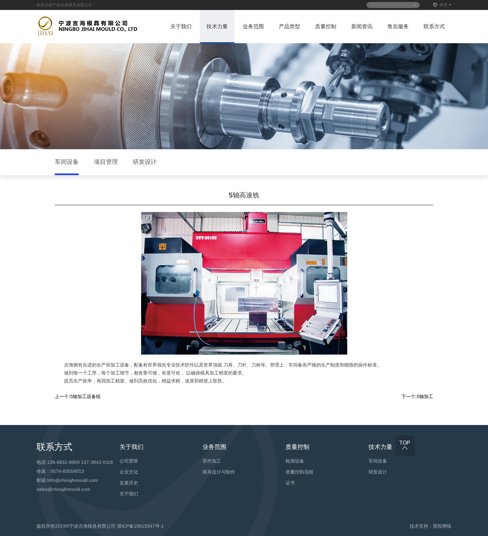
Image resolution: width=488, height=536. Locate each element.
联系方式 (434, 26)
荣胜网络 (442, 526)
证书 (290, 482)
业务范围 (253, 26)
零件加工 (212, 461)
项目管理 (106, 162)
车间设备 (67, 162)
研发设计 (145, 162)
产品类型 (289, 26)
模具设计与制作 (219, 472)
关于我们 (181, 26)
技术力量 (217, 26)
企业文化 (129, 472)
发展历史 (129, 482)
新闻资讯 (361, 26)
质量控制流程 (299, 472)
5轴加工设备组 (78, 396)
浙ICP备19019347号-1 (140, 526)
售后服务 (398, 26)
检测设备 (294, 461)
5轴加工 (417, 396)
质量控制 (325, 26)
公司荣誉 (129, 461)
